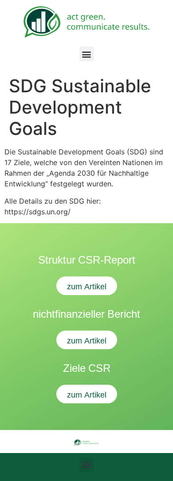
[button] (86, 54)
